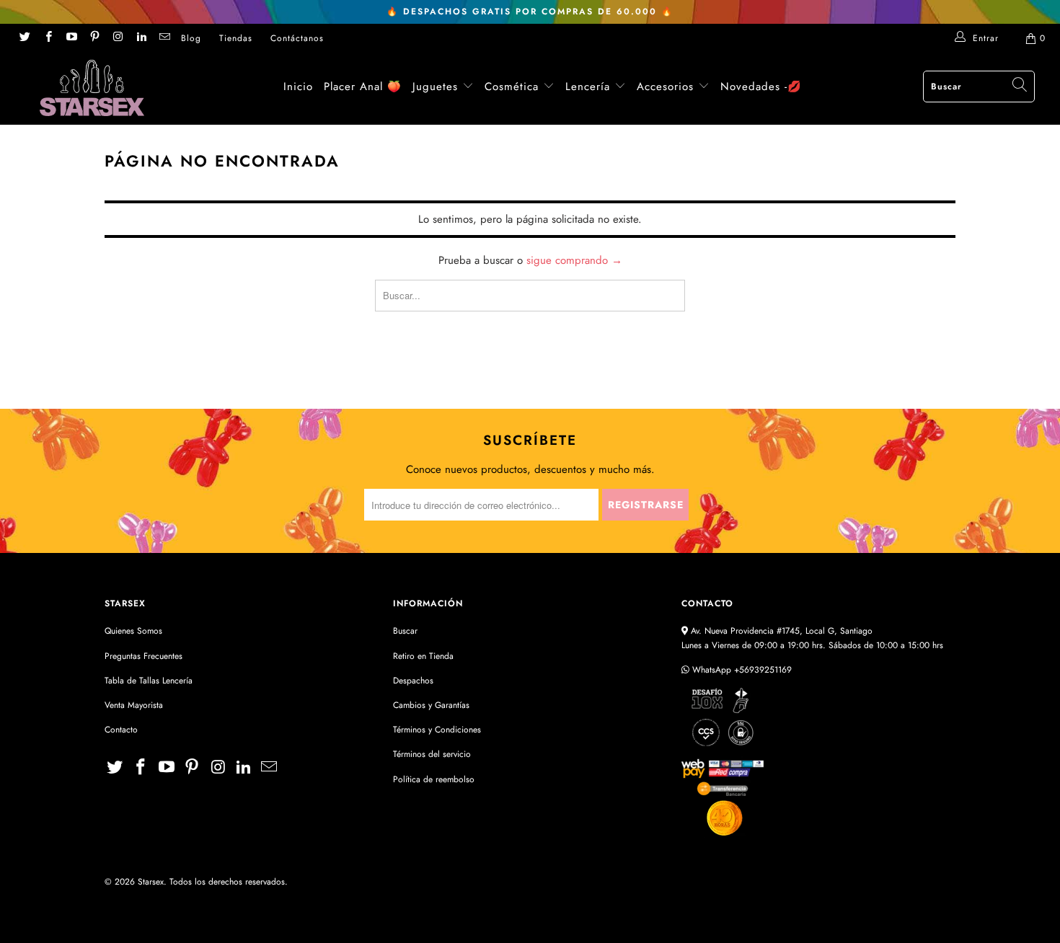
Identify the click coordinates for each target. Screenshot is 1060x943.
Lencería (587, 86)
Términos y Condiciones (437, 729)
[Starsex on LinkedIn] (140, 38)
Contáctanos (297, 38)
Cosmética (512, 86)
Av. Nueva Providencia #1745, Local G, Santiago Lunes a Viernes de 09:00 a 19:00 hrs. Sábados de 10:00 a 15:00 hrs (812, 637)
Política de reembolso (433, 779)
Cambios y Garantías (431, 705)
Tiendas (235, 38)
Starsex (151, 881)
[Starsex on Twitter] (24, 38)
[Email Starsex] (164, 38)
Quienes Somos (133, 630)
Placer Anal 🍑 (363, 86)
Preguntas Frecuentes (143, 656)
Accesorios (667, 86)
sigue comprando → (574, 260)
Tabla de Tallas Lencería (149, 680)
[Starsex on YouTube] (71, 38)
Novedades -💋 (761, 86)
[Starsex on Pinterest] (94, 38)
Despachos (413, 680)
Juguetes (435, 86)
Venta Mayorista (134, 705)
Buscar (405, 630)
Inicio (298, 86)
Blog (191, 38)
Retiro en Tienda (423, 656)
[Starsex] (91, 88)
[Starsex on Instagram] (117, 38)
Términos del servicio (432, 754)
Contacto (121, 729)
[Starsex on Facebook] (47, 38)
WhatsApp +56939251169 (740, 669)
